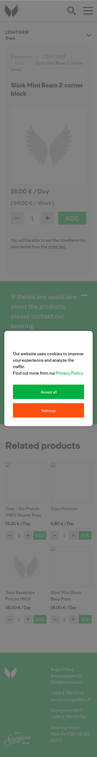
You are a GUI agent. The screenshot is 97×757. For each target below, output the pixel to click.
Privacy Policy (69, 372)
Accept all (49, 392)
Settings (48, 410)
